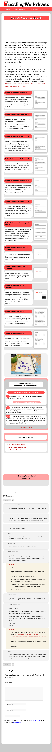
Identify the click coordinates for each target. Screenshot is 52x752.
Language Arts (34, 9)
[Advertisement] (26, 30)
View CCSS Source (26, 428)
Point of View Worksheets (16, 445)
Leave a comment (9, 493)
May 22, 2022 (14, 533)
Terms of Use (35, 720)
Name (8, 705)
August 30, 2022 (18, 524)
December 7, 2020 (15, 551)
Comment (8, 684)
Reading (8, 9)
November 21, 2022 (15, 514)
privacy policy (17, 723)
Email (8, 711)
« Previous (6, 500)
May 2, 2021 (18, 543)
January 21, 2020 (13, 594)
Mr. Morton (11, 564)
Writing (44, 9)
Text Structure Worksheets (16, 447)
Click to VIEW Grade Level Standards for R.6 (26, 402)
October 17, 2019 (17, 604)
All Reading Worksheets (15, 450)
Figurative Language (20, 9)
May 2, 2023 (18, 504)
